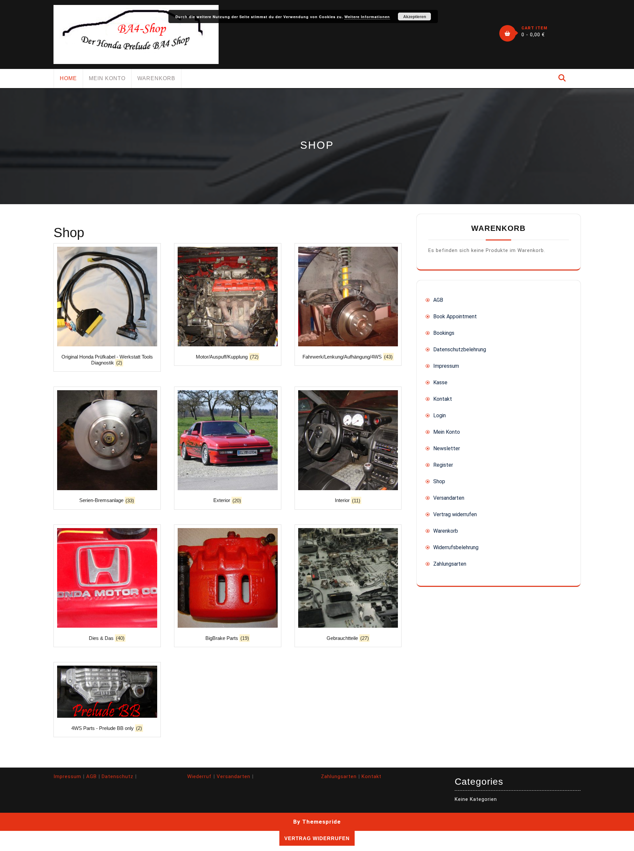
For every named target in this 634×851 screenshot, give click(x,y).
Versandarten (448, 498)
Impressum (446, 366)
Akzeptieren (414, 16)
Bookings (443, 333)
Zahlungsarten (449, 564)
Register (443, 465)
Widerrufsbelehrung (455, 547)
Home (68, 78)
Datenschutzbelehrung (459, 349)
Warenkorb (156, 78)
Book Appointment (455, 316)
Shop (439, 481)
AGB (438, 300)
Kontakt (442, 399)
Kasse (440, 382)
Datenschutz (117, 776)
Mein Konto (107, 78)
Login (439, 415)
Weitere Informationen (367, 16)
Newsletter (446, 448)
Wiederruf (199, 776)
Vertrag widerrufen (455, 514)
